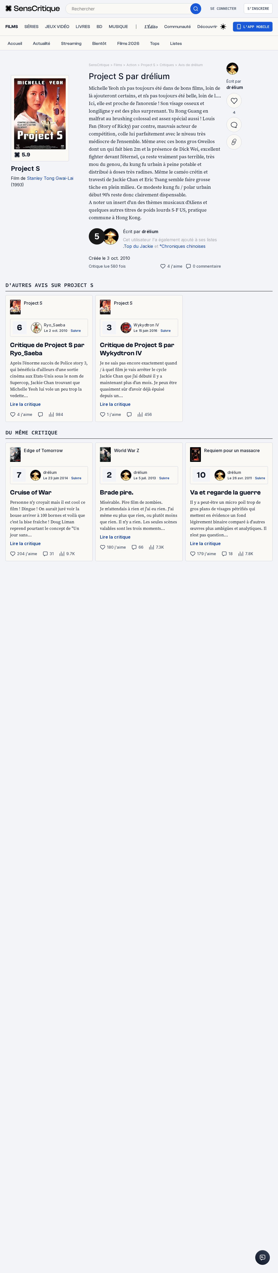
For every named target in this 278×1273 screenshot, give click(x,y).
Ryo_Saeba (54, 325)
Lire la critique (25, 404)
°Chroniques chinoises (183, 246)
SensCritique (99, 65)
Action (132, 65)
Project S (25, 168)
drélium (150, 231)
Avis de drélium (190, 65)
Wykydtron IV (146, 325)
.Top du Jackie (138, 246)
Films (118, 65)
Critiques (167, 65)
